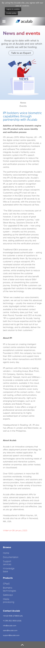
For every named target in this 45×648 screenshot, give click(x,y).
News (23, 102)
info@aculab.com (9, 626)
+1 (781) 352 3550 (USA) (12, 621)
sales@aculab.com (10, 630)
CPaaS (6, 583)
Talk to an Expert (21, 52)
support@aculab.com (11, 635)
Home (6, 553)
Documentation (10, 557)
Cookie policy (11, 13)
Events (23, 106)
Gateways (8, 595)
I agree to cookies (13, 9)
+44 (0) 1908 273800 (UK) (13, 616)
